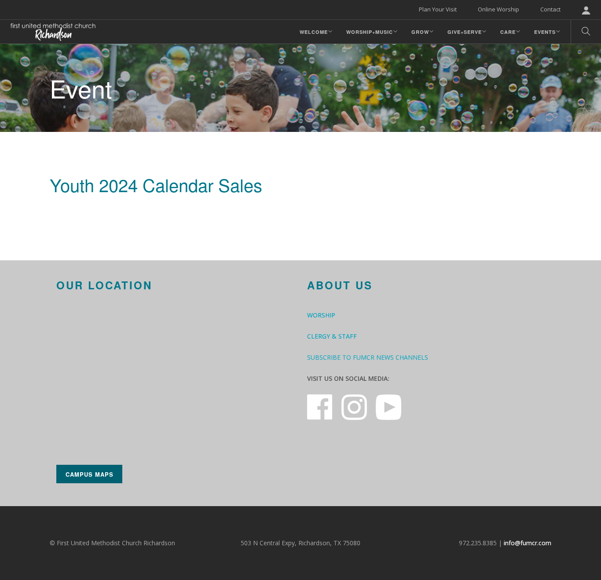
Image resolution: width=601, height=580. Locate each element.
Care (508, 32)
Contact (550, 9)
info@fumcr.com (527, 543)
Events (545, 32)
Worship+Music (369, 32)
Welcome (314, 32)
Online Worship (498, 9)
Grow (420, 32)
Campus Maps (90, 474)
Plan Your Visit (438, 9)
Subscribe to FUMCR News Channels (367, 357)
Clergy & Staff (332, 336)
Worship (321, 315)
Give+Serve (464, 32)
